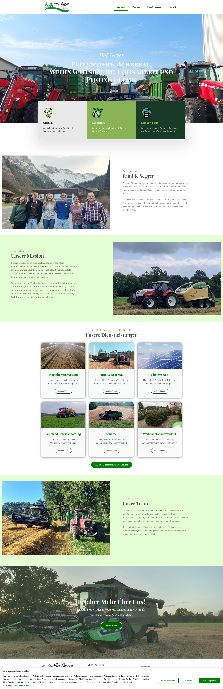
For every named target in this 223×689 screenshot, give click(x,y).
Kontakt (172, 7)
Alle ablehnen (188, 681)
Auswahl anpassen (167, 681)
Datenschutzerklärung (22, 685)
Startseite (121, 7)
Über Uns (136, 7)
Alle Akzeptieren (209, 681)
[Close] (221, 668)
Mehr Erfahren (63, 391)
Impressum (145, 667)
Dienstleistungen (154, 7)
